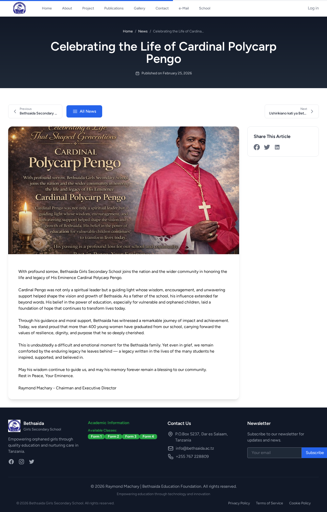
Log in (313, 8)
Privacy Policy (239, 503)
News (143, 31)
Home (128, 31)
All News (88, 111)
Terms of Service (269, 503)
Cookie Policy (300, 503)
